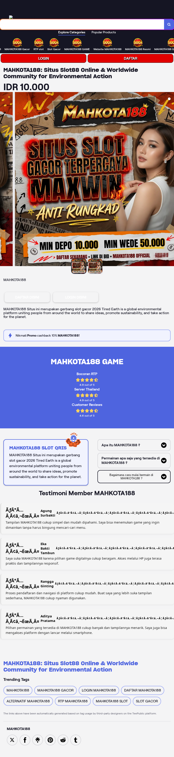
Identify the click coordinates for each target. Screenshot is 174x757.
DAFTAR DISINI (27, 297)
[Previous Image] (3, 180)
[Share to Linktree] (37, 740)
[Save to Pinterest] (50, 740)
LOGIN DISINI (75, 297)
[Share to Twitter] (12, 740)
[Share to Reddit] (63, 740)
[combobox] (82, 24)
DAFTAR (130, 58)
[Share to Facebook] (24, 740)
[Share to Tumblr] (75, 740)
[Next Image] (170, 180)
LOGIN (43, 58)
